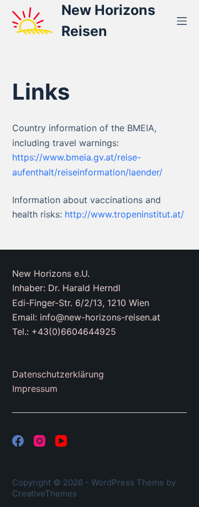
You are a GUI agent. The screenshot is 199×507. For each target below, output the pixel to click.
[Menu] (182, 21)
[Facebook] (18, 441)
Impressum (34, 388)
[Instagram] (39, 441)
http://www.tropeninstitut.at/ (124, 214)
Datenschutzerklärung (58, 374)
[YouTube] (61, 441)
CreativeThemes (44, 493)
